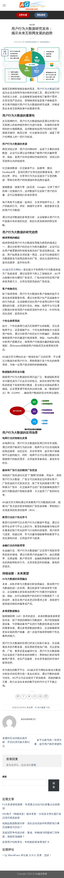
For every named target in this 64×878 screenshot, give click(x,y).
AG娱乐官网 (41, 874)
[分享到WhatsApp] (18, 696)
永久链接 (41, 707)
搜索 (4, 777)
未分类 (32, 25)
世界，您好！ (44, 855)
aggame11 (45, 42)
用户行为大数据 (46, 89)
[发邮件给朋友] (34, 696)
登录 (33, 765)
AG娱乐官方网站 (11, 269)
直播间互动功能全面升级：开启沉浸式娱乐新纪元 (16, 742)
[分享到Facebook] (23, 696)
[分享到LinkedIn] (46, 696)
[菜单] (4, 5)
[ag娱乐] (32, 5)
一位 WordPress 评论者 (15, 855)
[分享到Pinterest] (40, 696)
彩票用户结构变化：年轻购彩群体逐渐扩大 (26, 842)
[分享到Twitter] (29, 696)
